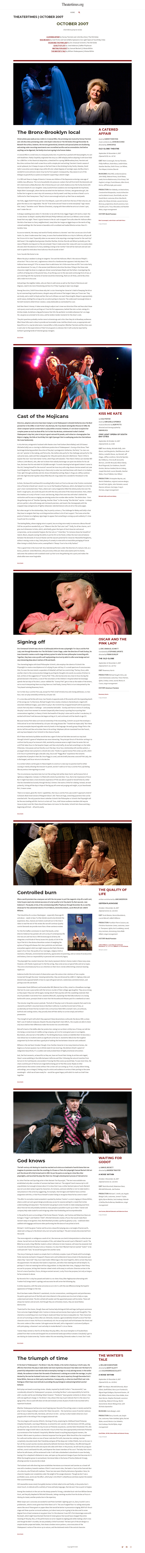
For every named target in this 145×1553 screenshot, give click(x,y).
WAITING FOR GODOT (59, 48)
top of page (20, 337)
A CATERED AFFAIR (53, 37)
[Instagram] (131, 1547)
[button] (79, 12)
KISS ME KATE (45, 40)
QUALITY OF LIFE (59, 45)
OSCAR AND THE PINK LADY (58, 43)
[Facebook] (127, 1547)
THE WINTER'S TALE (58, 51)
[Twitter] (122, 1547)
